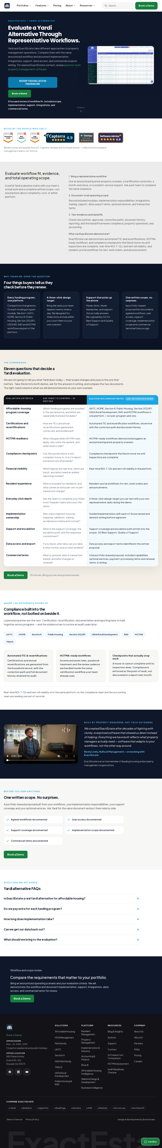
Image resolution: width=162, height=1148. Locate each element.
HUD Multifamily (63, 1061)
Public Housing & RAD (63, 1083)
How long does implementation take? (29, 919)
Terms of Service (14, 1119)
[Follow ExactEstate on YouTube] (26, 1071)
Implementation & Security (90, 1049)
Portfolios (22, 5)
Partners (138, 1043)
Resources (86, 5)
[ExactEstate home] (7, 5)
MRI (90, 1108)
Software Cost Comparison (115, 1057)
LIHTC (58, 1049)
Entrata (77, 1108)
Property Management (88, 1041)
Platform (87, 1025)
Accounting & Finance (88, 1058)
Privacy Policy (32, 1119)
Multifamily (60, 1043)
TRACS (58, 1067)
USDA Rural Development (62, 1074)
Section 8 (60, 1055)
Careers (138, 1061)
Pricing (57, 5)
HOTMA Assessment (118, 1063)
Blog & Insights (115, 1031)
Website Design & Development (90, 1081)
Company (140, 1025)
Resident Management (88, 1033)
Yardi (13, 1108)
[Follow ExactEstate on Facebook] (9, 1071)
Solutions (61, 1025)
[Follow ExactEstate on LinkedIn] (18, 1071)
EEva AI (84, 1065)
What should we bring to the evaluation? (30, 939)
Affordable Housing (65, 1031)
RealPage (61, 1108)
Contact (112, 1049)
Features (41, 5)
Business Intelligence (92, 1087)
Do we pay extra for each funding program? (33, 908)
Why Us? (138, 1037)
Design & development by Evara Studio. (137, 1119)
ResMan (103, 1108)
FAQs (137, 1049)
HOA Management (64, 1037)
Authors (112, 1037)
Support (112, 1043)
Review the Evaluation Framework (32, 82)
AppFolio (44, 1108)
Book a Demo (146, 5)
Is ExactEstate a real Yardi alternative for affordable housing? (44, 898)
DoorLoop (120, 1108)
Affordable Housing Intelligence (91, 1072)
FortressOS (138, 1108)
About (69, 5)
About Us (138, 1031)
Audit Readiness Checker (116, 1071)
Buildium (27, 1108)
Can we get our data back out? (24, 929)
